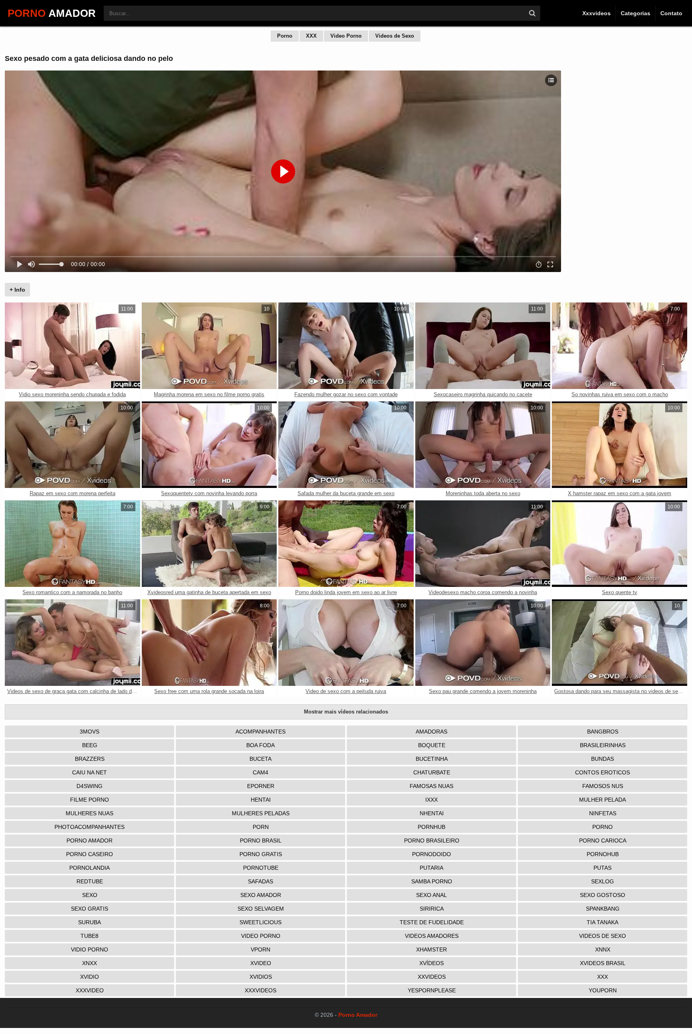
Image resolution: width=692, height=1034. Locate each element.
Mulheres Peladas (261, 813)
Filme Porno (89, 799)
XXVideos (432, 977)
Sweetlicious (260, 922)
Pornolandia (89, 868)
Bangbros (602, 731)
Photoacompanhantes (89, 827)
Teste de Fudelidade (432, 922)
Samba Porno (431, 881)
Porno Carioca (602, 840)
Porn (261, 827)
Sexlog (602, 881)
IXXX (431, 799)
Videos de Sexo (394, 36)
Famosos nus (602, 786)
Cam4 (260, 772)
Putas (602, 868)
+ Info (17, 289)
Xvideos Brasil (603, 963)
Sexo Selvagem (260, 908)
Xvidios (260, 977)
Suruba (89, 922)
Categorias (635, 13)
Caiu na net (89, 772)
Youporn (603, 990)
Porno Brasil (261, 840)
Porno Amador (89, 840)
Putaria (431, 868)
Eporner (260, 786)
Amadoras (431, 731)
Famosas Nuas (431, 786)
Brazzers (90, 759)
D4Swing (89, 786)
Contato (671, 13)
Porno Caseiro (89, 854)
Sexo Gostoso (602, 895)
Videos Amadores (432, 936)
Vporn (260, 949)
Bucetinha (432, 759)
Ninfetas (602, 813)
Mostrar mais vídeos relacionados (346, 712)
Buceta (260, 759)
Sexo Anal (431, 895)
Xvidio (89, 977)
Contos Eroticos (602, 772)
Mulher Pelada (602, 799)
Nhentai (432, 813)
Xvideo (260, 963)
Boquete (431, 745)
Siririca (432, 908)
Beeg (89, 745)
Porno (284, 36)
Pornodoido (431, 854)
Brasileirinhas (603, 745)
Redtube (89, 881)
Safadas (260, 881)
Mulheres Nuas (89, 813)
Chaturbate (431, 772)
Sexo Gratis (89, 908)
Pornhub (431, 827)
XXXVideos (260, 990)
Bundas (602, 759)
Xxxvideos (596, 13)
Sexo (89, 895)
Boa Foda (260, 745)
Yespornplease (432, 990)
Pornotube (260, 868)
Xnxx (89, 963)
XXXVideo (90, 990)
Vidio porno (89, 949)
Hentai (261, 799)
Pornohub (603, 854)
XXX (311, 36)
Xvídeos (431, 963)
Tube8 (89, 936)
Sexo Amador (260, 895)
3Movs (89, 731)
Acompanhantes (260, 731)
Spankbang (603, 908)
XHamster (431, 949)
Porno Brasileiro (431, 840)
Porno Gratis (260, 854)
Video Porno (346, 36)
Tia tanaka (602, 922)
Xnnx (602, 949)
